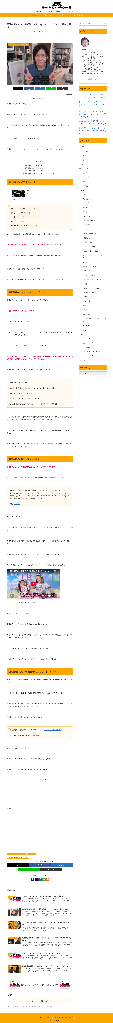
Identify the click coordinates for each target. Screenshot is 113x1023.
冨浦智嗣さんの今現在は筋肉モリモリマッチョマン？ (41, 173)
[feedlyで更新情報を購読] (44, 879)
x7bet (83, 117)
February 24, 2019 (37, 735)
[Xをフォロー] (36, 879)
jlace (102, 104)
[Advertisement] (40, 36)
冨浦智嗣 (11, 857)
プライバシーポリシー (68, 1017)
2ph (101, 124)
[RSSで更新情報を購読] (47, 879)
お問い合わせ (56, 1017)
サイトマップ (48, 1017)
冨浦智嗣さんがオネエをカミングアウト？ (37, 168)
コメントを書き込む (40, 1001)
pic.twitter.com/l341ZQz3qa (52, 730)
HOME (41, 1017)
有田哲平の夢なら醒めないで (21, 857)
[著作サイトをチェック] (32, 879)
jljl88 (100, 97)
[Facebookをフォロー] (40, 879)
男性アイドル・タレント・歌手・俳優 (17, 854)
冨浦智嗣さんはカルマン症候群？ (35, 170)
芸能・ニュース (31, 854)
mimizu (85, 50)
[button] (62, 88)
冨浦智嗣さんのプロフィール (33, 165)
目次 (37, 161)
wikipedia (17, 504)
